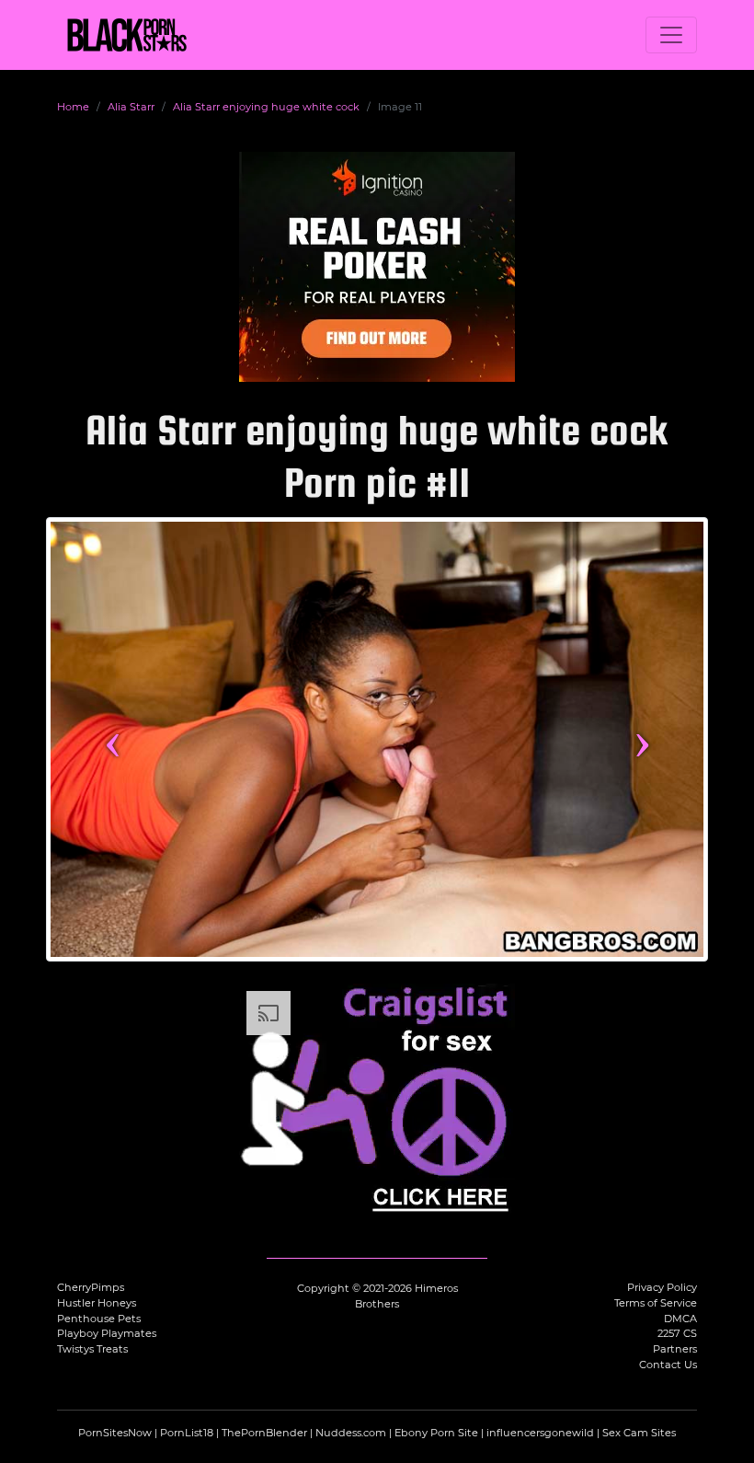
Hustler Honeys (96, 1302)
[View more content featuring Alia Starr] (377, 739)
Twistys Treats (92, 1348)
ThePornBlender (264, 1432)
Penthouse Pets (99, 1318)
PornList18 (186, 1432)
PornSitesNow (115, 1432)
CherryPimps (90, 1287)
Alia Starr (131, 106)
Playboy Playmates (106, 1333)
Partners (675, 1348)
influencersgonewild (540, 1432)
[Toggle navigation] (671, 35)
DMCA (680, 1318)
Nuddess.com (350, 1432)
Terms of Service (655, 1302)
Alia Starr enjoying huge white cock (266, 106)
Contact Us (668, 1364)
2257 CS (677, 1333)
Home (73, 106)
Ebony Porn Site (436, 1432)
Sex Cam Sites (639, 1432)
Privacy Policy (662, 1287)
